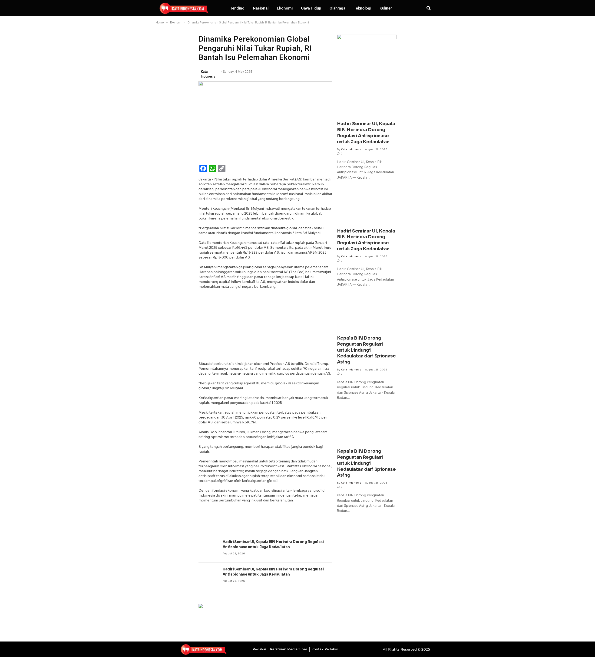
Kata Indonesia (351, 149)
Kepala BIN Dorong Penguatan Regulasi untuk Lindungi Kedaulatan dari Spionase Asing (366, 350)
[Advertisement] (265, 326)
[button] (429, 8)
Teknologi (362, 8)
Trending (237, 8)
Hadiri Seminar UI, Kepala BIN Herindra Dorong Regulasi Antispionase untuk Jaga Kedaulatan (273, 544)
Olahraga (337, 8)
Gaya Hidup (311, 8)
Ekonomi (285, 8)
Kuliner (386, 8)
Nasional (260, 8)
